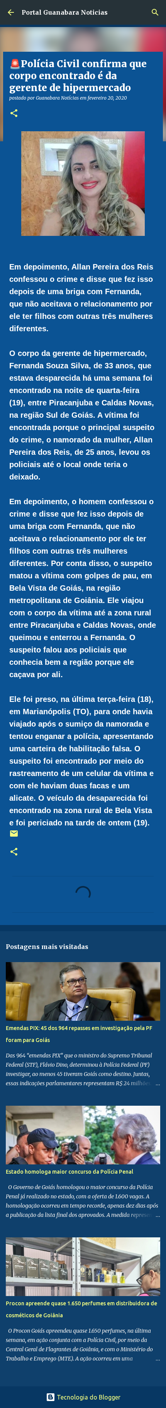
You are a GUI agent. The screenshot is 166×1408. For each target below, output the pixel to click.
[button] (14, 113)
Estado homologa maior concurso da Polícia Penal (69, 1172)
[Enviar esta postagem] (14, 836)
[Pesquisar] (155, 12)
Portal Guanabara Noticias (65, 12)
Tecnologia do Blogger (87, 1397)
